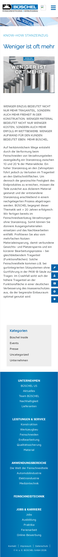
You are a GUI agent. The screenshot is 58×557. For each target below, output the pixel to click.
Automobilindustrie (29, 473)
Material (29, 449)
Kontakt (12, 546)
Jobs (29, 514)
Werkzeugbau (29, 429)
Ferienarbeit (29, 530)
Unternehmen (19, 360)
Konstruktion (29, 424)
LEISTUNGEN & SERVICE (29, 419)
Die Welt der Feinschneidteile (29, 468)
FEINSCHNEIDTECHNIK (29, 496)
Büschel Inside (19, 337)
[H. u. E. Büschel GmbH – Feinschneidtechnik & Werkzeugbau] (20, 7)
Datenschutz (41, 546)
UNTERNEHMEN (29, 380)
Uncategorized (19, 354)
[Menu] (53, 7)
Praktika (29, 524)
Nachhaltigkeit (29, 401)
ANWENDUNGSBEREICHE (29, 463)
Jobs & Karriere (29, 509)
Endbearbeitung (29, 439)
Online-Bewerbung (29, 535)
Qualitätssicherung (29, 444)
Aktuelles (29, 391)
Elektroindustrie (29, 478)
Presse (14, 348)
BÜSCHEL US (29, 385)
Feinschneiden (29, 434)
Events (14, 343)
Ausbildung (29, 519)
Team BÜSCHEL (29, 396)
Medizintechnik (29, 483)
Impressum (25, 546)
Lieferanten (29, 406)
